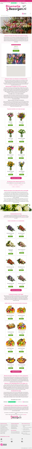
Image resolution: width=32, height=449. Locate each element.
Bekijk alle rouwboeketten (16, 290)
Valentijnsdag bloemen (14, 428)
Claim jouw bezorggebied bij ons (15, 431)
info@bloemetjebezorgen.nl (26, 431)
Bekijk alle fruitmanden (16, 371)
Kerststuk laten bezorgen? (14, 426)
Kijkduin (14, 186)
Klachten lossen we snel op (4, 428)
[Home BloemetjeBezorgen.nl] (16, 11)
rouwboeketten (23, 216)
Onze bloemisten (26, 3)
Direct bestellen (16, 50)
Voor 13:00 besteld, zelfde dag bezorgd (7, 15)
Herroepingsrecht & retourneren (4, 429)
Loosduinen (20, 184)
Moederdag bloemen (14, 427)
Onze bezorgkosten (3, 426)
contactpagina (24, 414)
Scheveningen (16, 184)
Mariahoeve (17, 186)
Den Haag (11, 184)
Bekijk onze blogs (2, 433)
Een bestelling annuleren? (3, 427)
